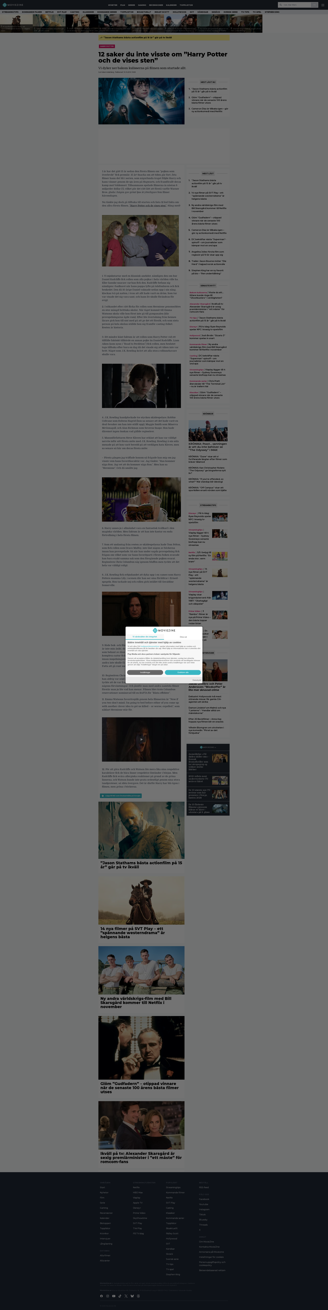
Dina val (183, 637)
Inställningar (145, 672)
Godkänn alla (182, 672)
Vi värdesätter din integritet (145, 637)
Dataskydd (197, 680)
